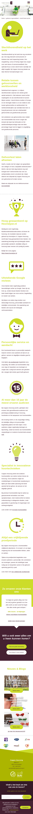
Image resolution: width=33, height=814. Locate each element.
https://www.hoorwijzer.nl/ (9, 253)
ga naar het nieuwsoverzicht (16, 731)
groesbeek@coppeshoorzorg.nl (16, 768)
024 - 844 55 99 (16, 766)
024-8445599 (6, 186)
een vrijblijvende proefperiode (21, 572)
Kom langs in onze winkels (16, 652)
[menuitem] (3, 18)
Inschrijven (26, 797)
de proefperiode (13, 362)
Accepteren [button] (25, 807)
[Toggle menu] (28, 3)
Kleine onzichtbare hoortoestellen (16, 614)
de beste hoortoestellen (19, 510)
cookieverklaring (13, 810)
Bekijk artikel (16, 690)
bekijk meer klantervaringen (16, 621)
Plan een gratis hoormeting (16, 646)
